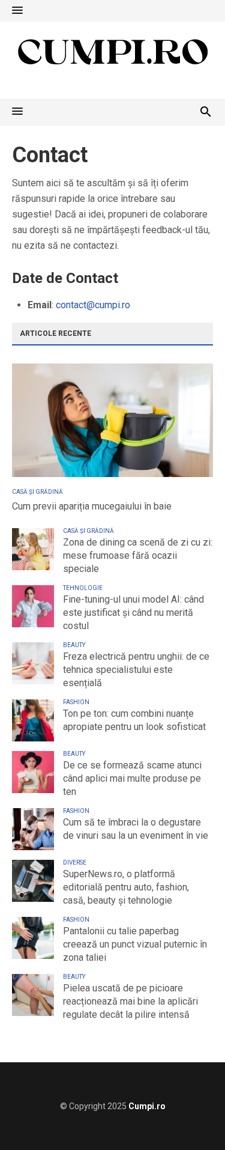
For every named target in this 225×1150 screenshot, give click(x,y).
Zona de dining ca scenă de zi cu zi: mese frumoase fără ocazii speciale (137, 555)
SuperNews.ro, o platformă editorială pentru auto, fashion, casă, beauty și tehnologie (126, 887)
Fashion (76, 702)
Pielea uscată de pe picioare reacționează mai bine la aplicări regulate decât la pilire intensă (130, 1001)
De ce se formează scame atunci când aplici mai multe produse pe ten (132, 778)
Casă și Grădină (37, 491)
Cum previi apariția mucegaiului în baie (92, 506)
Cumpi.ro (147, 1106)
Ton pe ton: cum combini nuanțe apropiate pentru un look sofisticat (134, 720)
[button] (17, 11)
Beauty (74, 645)
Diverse (74, 862)
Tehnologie (83, 588)
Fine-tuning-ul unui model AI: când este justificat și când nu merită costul (133, 612)
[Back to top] (191, 1116)
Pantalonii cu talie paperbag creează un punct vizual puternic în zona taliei (135, 944)
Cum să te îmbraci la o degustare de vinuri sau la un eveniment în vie (135, 829)
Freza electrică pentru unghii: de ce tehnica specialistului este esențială (136, 670)
